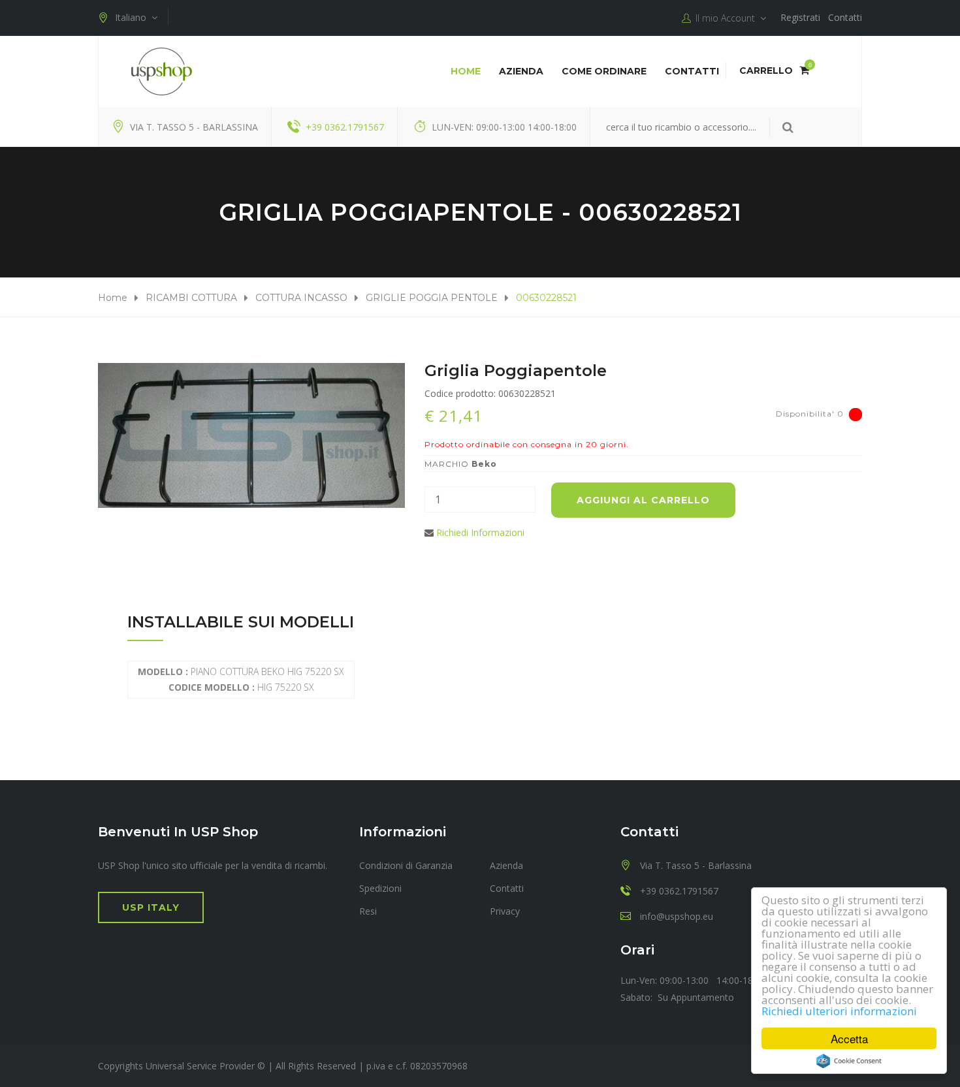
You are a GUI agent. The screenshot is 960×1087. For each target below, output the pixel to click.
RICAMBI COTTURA (191, 298)
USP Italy (151, 907)
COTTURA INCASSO (301, 298)
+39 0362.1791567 (345, 127)
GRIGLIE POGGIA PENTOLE (432, 298)
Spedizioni (380, 888)
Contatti (845, 17)
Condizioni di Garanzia (406, 865)
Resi (368, 911)
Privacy (505, 911)
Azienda (521, 71)
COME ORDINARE (604, 71)
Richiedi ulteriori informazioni (839, 1010)
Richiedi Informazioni (480, 532)
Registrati (800, 17)
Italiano (133, 17)
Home (466, 71)
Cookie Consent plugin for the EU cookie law (849, 1061)
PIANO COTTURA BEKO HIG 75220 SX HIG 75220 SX (241, 679)
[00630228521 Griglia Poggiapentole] (251, 435)
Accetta (849, 1038)
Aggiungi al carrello (643, 500)
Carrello (774, 70)
